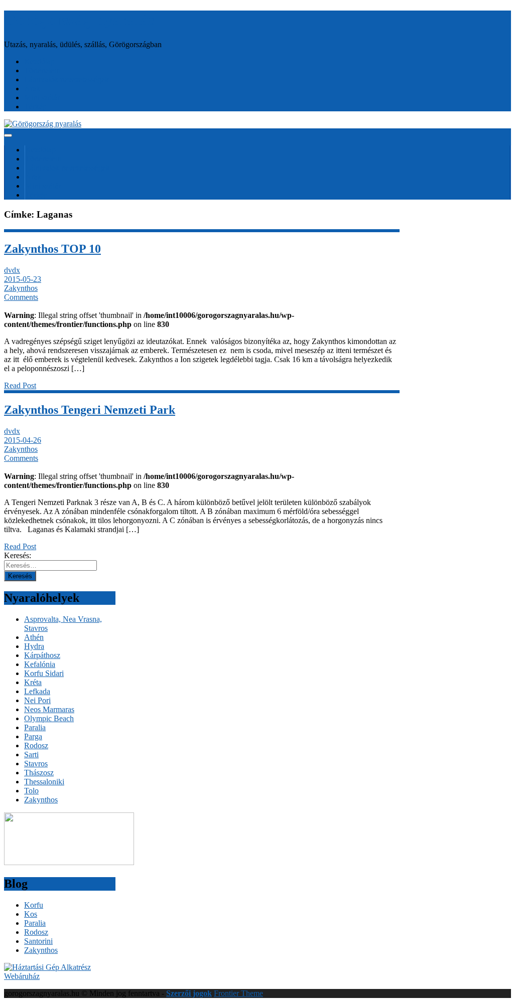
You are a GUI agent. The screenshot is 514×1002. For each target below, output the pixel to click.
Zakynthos (21, 288)
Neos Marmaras (49, 709)
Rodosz (36, 745)
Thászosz (39, 772)
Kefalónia (39, 664)
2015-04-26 (22, 440)
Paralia (35, 727)
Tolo (31, 790)
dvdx (12, 270)
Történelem (42, 70)
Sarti (31, 754)
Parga (33, 736)
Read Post (20, 385)
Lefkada (37, 691)
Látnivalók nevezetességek (66, 79)
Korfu (33, 905)
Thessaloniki (44, 781)
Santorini (38, 941)
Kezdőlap (39, 61)
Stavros (36, 763)
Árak (32, 88)
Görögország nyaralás (79, 20)
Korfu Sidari (44, 673)
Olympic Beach (49, 718)
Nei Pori (37, 700)
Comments (21, 297)
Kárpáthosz (42, 655)
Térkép (35, 106)
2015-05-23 (22, 279)
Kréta (33, 682)
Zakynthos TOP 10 (52, 248)
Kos (30, 914)
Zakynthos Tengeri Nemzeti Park (89, 409)
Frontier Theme (238, 993)
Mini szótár (42, 97)
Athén (34, 637)
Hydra (34, 646)
